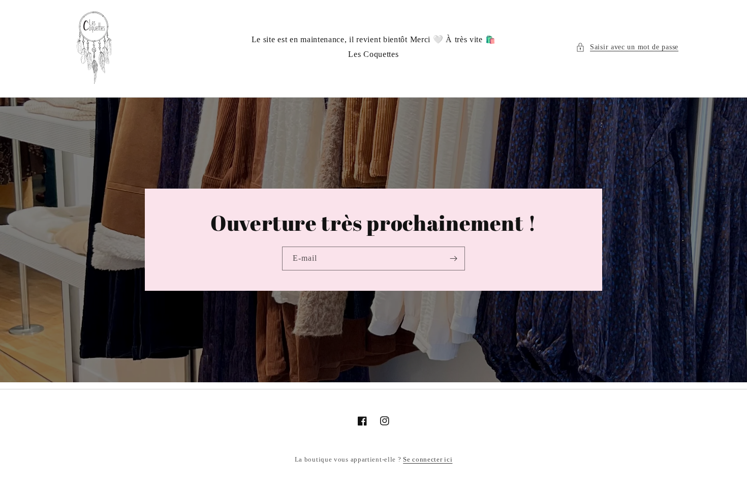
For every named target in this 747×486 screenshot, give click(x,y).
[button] (627, 47)
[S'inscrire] (453, 258)
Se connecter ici (427, 459)
